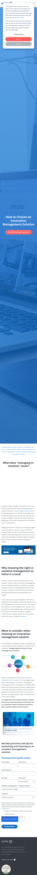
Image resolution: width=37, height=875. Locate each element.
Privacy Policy (20, 17)
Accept (18, 39)
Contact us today (7, 860)
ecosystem (23, 616)
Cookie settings (18, 34)
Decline (18, 44)
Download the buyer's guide (17, 232)
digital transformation (26, 511)
